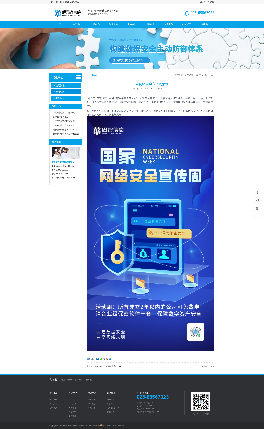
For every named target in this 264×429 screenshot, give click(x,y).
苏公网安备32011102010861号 (113, 426)
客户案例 (131, 24)
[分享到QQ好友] (104, 359)
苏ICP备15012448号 (93, 426)
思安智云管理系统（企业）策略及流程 (69, 130)
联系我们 (211, 2)
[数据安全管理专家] (67, 17)
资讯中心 (113, 24)
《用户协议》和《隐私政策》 (65, 113)
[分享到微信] (101, 359)
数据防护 (72, 412)
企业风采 (53, 404)
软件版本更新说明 (60, 117)
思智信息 (189, 75)
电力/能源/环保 (113, 408)
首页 (59, 24)
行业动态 (60, 92)
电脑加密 (78, 380)
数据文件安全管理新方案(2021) (66, 134)
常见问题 (60, 98)
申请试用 (202, 2)
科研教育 (111, 404)
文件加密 (72, 400)
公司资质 (53, 408)
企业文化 (53, 400)
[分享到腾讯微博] (110, 359)
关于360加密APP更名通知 (64, 121)
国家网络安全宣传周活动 (63, 125)
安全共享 (72, 404)
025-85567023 (258, 193)
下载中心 (168, 24)
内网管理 (72, 408)
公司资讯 (60, 85)
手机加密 (88, 380)
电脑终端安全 (67, 380)
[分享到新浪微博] (107, 359)
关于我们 (77, 24)
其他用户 (111, 412)
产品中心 (95, 24)
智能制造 (111, 400)
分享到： (92, 359)
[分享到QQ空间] (97, 359)
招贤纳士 (150, 24)
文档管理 (72, 416)
